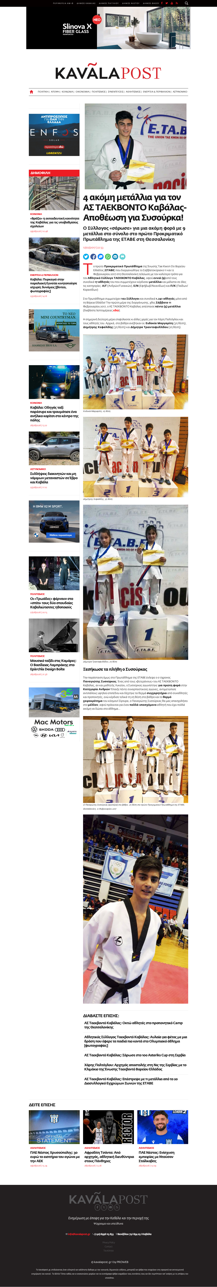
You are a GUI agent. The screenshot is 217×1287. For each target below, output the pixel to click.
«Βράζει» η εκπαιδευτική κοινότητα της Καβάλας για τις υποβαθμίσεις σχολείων (54, 222)
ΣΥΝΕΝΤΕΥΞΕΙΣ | (116, 92)
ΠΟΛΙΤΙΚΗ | (43, 92)
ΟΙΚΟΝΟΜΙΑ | (83, 92)
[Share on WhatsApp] (108, 257)
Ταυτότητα (108, 1251)
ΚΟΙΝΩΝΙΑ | (68, 92)
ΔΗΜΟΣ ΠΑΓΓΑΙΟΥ (109, 3)
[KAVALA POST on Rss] (117, 1207)
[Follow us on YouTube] (173, 3)
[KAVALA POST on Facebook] (97, 1207)
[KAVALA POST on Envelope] (110, 1207)
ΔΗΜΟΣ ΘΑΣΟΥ (151, 3)
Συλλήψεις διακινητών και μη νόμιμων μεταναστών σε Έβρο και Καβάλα (53, 478)
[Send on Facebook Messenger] (101, 257)
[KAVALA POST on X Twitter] (104, 1207)
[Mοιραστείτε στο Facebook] (93, 257)
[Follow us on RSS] (177, 3)
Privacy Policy (108, 1242)
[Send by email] (115, 257)
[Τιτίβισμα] (86, 257)
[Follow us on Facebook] (163, 3)
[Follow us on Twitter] (168, 3)
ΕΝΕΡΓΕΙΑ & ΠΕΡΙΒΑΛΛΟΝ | (157, 92)
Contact (108, 1247)
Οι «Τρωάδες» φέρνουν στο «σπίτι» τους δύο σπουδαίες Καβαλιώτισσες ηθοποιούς (51, 603)
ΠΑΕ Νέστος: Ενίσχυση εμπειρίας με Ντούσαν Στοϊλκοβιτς (156, 1157)
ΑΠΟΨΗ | (55, 92)
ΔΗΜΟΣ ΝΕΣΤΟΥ (131, 3)
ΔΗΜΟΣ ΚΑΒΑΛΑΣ (86, 3)
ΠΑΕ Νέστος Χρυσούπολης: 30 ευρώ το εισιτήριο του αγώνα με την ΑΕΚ (55, 1157)
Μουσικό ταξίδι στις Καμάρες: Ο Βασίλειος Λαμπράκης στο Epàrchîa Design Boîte (53, 665)
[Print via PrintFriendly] (122, 257)
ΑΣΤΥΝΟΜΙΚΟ (180, 92)
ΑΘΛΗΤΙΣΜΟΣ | (133, 92)
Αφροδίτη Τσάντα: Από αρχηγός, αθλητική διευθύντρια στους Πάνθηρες (109, 1157)
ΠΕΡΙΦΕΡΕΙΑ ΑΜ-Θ (63, 3)
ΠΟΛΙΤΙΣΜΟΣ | (99, 92)
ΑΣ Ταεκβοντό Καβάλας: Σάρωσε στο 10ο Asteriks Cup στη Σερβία (134, 1055)
